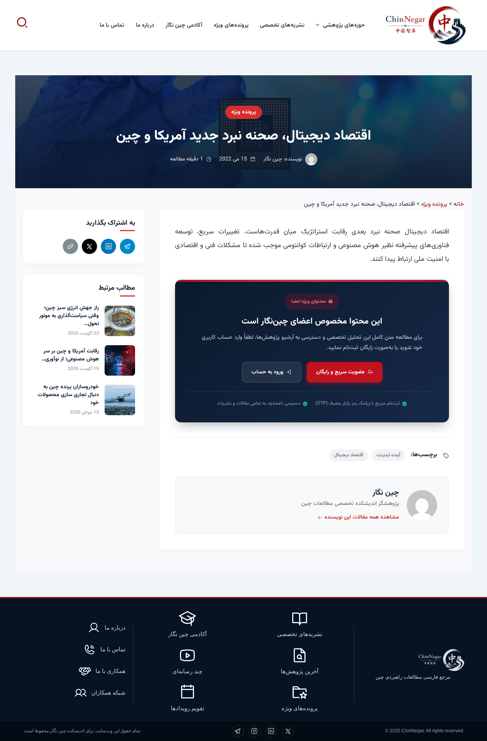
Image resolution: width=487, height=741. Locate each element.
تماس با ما (112, 25)
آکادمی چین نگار (184, 25)
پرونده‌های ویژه (231, 25)
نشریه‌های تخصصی (282, 25)
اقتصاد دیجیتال (348, 455)
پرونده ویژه (243, 112)
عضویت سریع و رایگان (340, 372)
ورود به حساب (267, 372)
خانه (459, 204)
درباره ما (145, 25)
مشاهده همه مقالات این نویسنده (362, 517)
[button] (319, 25)
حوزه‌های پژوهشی (344, 25)
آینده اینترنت (388, 455)
